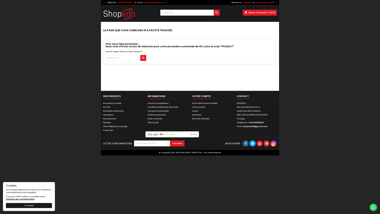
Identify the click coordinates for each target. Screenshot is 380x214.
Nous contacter (155, 118)
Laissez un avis (186, 134)
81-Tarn (106, 107)
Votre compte (201, 96)
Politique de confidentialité (20, 199)
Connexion (247, 2)
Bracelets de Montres (113, 111)
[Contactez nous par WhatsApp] (373, 207)
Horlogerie (108, 114)
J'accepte (29, 205)
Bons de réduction (201, 118)
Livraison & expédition (158, 103)
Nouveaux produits (112, 103)
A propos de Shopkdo (158, 111)
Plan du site (153, 122)
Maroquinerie (109, 118)
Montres (107, 122)
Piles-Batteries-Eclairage (115, 126)
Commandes (198, 107)
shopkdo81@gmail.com (154, 2)
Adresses (196, 114)
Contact (243, 96)
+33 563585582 (124, 2)
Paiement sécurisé (157, 114)
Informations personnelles (205, 103)
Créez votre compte (265, 2)
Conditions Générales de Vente (163, 107)
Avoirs (195, 111)
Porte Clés (108, 130)
